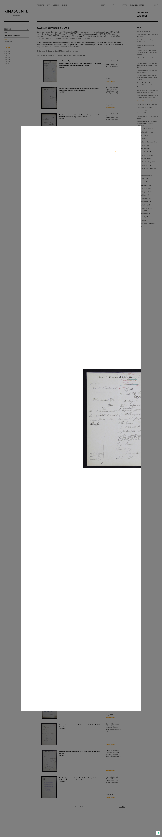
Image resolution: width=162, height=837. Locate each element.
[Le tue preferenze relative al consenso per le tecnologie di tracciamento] (158, 833)
